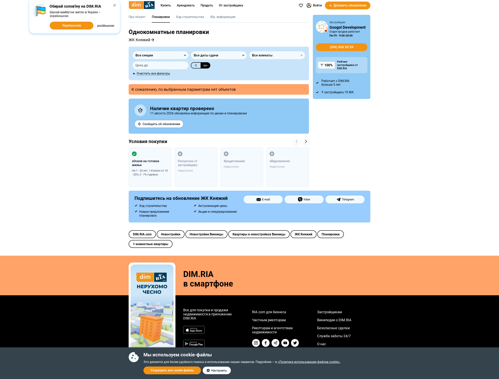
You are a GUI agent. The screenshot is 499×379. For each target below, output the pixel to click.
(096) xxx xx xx (341, 47)
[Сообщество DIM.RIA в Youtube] (285, 343)
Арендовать (186, 5)
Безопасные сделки (333, 328)
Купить (166, 5)
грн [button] (205, 65)
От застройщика (231, 5)
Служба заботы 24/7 (334, 336)
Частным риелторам (269, 320)
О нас (321, 344)
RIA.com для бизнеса (269, 312)
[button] (114, 5)
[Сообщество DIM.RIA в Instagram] (256, 343)
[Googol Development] (322, 27)
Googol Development (347, 27)
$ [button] (196, 65)
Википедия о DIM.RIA (334, 320)
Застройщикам (329, 312)
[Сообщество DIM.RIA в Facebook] (266, 343)
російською (105, 26)
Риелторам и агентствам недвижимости (272, 330)
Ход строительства (190, 17)
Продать (207, 5)
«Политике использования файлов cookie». (309, 362)
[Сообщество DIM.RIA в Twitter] (295, 343)
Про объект (137, 17)
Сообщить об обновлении (161, 124)
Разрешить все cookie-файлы (172, 370)
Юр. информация (222, 17)
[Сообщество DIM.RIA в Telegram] (275, 343)
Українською (71, 25)
